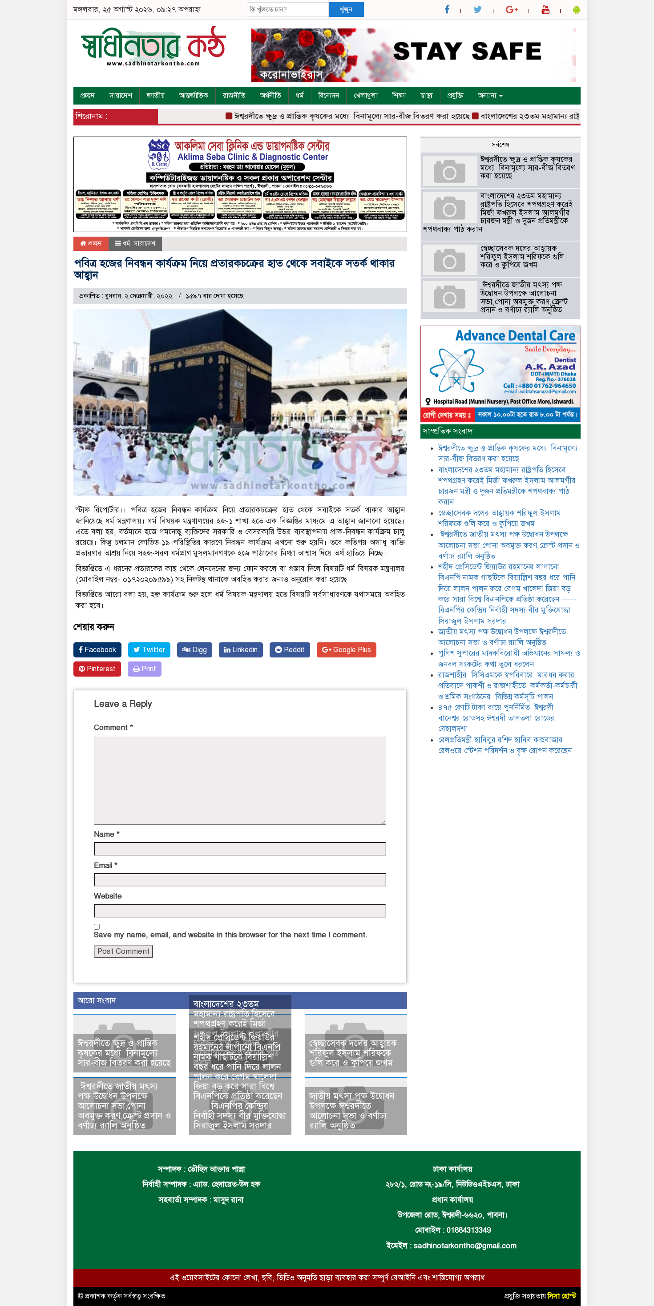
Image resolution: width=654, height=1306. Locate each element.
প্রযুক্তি (456, 95)
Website (108, 896)
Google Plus (351, 649)
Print (148, 669)
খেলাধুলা (366, 95)
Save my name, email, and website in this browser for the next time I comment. (230, 934)
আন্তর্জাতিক (193, 95)
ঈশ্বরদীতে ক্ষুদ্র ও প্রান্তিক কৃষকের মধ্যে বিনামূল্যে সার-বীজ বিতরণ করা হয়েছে (330, 116)
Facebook (99, 649)
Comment (113, 727)
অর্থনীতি (270, 95)
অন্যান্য (488, 95)
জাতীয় (156, 95)
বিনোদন (329, 95)
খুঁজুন (346, 9)
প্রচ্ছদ (88, 95)
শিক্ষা (399, 95)
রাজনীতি (234, 95)
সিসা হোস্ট (562, 1296)
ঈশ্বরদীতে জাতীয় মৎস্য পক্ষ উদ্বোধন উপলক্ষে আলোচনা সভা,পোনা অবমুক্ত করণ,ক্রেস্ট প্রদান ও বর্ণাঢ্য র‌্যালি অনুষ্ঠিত (124, 1106)
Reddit (293, 649)
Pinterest (100, 669)
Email (105, 865)
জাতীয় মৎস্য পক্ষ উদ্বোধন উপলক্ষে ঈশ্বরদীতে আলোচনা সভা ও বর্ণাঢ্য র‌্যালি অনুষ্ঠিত (352, 1111)
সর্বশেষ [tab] (500, 145)
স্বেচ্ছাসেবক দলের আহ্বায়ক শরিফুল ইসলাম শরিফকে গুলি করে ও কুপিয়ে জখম (353, 1053)
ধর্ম (300, 95)
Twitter (152, 649)
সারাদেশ (120, 95)
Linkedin (244, 649)
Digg (198, 649)
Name (107, 834)
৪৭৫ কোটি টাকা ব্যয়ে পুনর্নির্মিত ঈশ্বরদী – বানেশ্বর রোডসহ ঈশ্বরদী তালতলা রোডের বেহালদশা (499, 718)
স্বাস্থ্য (426, 95)
